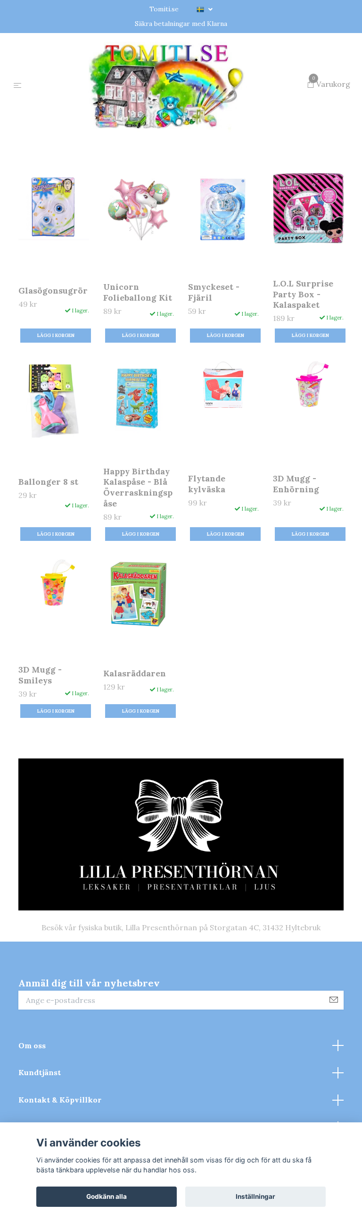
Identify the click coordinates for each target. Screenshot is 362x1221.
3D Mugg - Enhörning (296, 529)
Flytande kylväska (206, 529)
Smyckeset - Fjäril (213, 337)
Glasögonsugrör (53, 335)
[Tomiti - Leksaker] (166, 107)
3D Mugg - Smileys (40, 720)
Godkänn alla (106, 1196)
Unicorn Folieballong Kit (137, 337)
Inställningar (255, 1196)
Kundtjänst (39, 1117)
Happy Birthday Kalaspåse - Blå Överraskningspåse (138, 533)
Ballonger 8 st (48, 527)
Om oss (32, 1090)
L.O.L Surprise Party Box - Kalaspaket (303, 339)
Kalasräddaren (134, 718)
